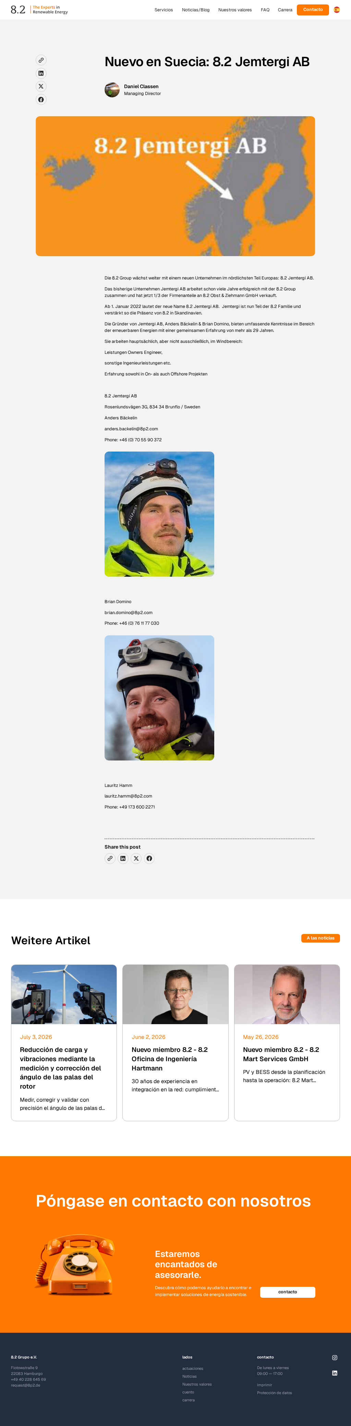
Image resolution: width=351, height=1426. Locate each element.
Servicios (164, 10)
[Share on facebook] (41, 99)
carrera (188, 1400)
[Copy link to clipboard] (41, 60)
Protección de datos (274, 1392)
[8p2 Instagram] (334, 1357)
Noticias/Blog (196, 10)
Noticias (189, 1376)
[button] (337, 10)
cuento (188, 1392)
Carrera (285, 10)
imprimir (264, 1384)
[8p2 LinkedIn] (334, 1373)
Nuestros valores (235, 10)
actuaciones (192, 1368)
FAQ (265, 10)
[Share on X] (41, 86)
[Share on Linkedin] (41, 73)
